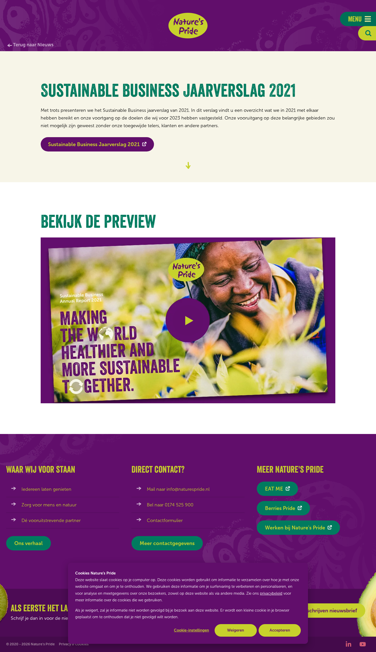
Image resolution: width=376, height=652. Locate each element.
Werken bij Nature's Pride (295, 528)
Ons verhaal (28, 543)
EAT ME (274, 489)
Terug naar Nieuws (33, 45)
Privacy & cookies (74, 644)
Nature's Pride (188, 25)
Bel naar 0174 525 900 (170, 505)
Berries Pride (280, 508)
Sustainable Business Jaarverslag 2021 (94, 144)
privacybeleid (271, 593)
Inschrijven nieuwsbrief (329, 610)
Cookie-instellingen (191, 630)
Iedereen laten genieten (46, 489)
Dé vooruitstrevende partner (51, 520)
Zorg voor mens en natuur (48, 505)
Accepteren (280, 630)
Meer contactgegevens (167, 543)
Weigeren (235, 630)
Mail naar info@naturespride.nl (178, 489)
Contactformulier (165, 520)
